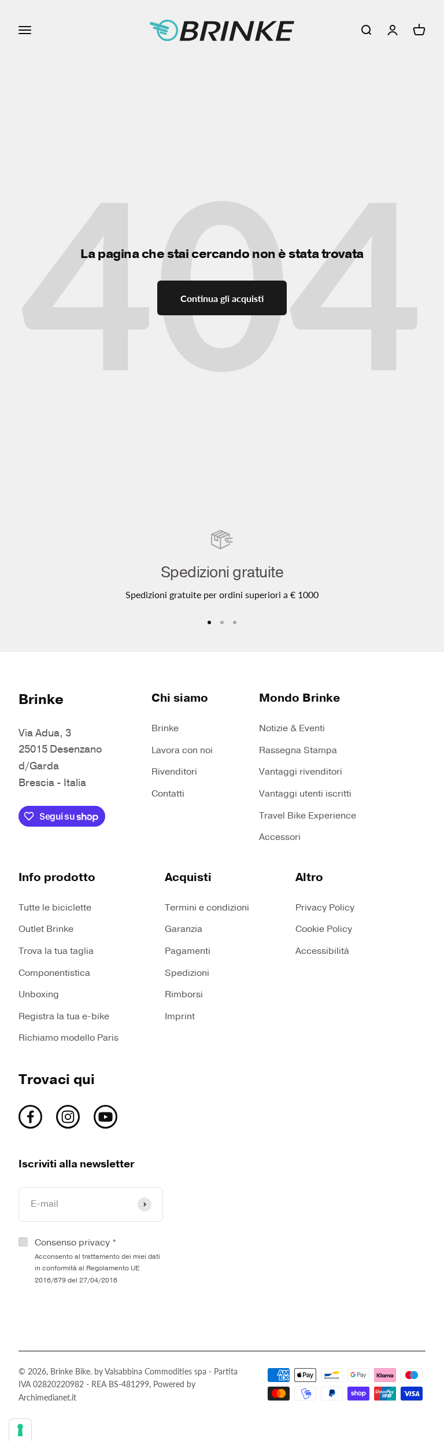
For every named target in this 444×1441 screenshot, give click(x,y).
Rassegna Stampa (298, 750)
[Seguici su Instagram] (68, 1117)
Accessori (280, 837)
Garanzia (183, 929)
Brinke (165, 728)
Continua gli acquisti (222, 298)
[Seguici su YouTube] (105, 1117)
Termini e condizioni (207, 907)
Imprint (180, 1016)
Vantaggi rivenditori (300, 771)
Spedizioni (187, 973)
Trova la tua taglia (56, 951)
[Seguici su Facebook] (30, 1117)
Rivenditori (174, 771)
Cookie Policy (323, 929)
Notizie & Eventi (292, 728)
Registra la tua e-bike (63, 1016)
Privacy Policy (324, 907)
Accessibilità (322, 951)
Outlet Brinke (45, 929)
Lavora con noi (182, 750)
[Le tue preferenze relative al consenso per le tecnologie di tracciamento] (20, 1430)
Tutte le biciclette (54, 907)
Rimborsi (184, 994)
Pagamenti (187, 951)
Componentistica (54, 973)
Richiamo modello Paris (68, 1038)
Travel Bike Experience (307, 815)
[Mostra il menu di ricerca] (366, 30)
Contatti (167, 793)
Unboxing (38, 994)
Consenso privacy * (97, 1260)
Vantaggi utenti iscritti (305, 793)
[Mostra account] (392, 30)
